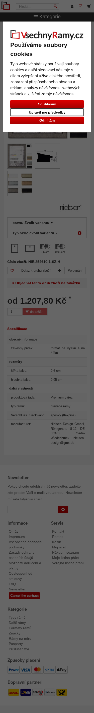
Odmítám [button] (47, 120)
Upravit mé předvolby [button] (47, 112)
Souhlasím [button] (47, 104)
